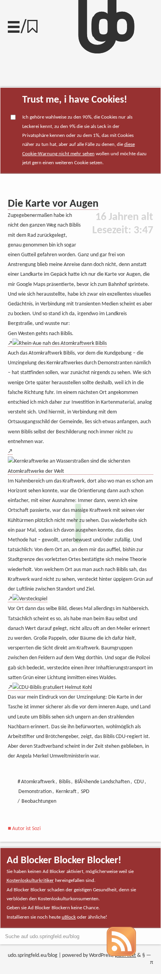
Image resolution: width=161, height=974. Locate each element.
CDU (139, 782)
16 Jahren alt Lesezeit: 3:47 (122, 224)
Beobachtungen (38, 801)
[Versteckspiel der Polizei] (27, 599)
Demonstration (35, 792)
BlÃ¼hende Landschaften (102, 782)
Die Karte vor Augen (53, 204)
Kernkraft (66, 792)
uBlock (69, 917)
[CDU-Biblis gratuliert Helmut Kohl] (50, 688)
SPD (85, 792)
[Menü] (14, 25)
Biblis (64, 782)
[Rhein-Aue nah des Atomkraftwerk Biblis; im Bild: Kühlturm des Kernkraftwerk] (57, 344)
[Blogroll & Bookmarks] (35, 24)
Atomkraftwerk (38, 782)
